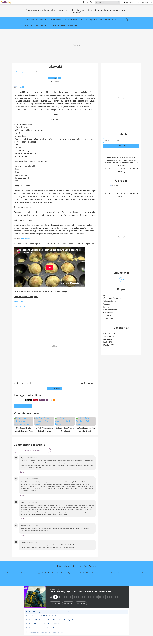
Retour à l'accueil (54, 388)
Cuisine (106, 304)
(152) (108, 337)
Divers (84, 20)
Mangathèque (71, 20)
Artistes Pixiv (55, 20)
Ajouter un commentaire (32, 450)
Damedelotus (20, 307)
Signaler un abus (73, 573)
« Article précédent (22, 383)
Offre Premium (111, 573)
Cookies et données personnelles (128, 573)
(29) (107, 339)
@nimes (93, 20)
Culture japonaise (22, 72)
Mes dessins (41, 26)
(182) (109, 334)
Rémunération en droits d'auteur (95, 573)
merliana (122, 169)
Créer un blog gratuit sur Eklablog (40, 573)
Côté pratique (109, 301)
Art (104, 295)
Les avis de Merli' (57, 26)
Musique (29, 26)
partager (70, 603)
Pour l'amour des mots (35, 20)
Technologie (108, 316)
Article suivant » (88, 383)
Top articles (55, 573)
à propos (82, 603)
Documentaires (110, 310)
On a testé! (108, 313)
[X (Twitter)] (87, 2)
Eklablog (92, 566)
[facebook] (83, 2)
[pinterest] (91, 2)
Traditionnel (108, 319)
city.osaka (25, 239)
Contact (63, 573)
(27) (108, 345)
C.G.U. (82, 573)
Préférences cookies (145, 573)
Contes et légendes (112, 298)
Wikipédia (18, 302)
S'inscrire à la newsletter (23, 406)
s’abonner (56, 603)
